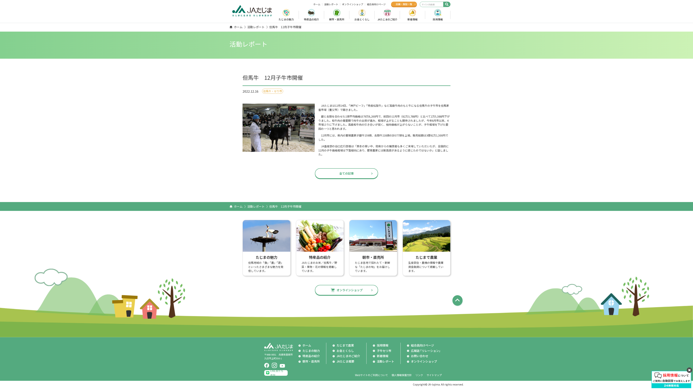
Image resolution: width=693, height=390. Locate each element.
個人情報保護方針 (402, 375)
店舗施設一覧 (404, 4)
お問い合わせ (419, 356)
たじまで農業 (345, 345)
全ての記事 (346, 173)
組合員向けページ (376, 4)
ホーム (316, 4)
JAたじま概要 (345, 361)
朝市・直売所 (336, 19)
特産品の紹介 (311, 19)
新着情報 (412, 19)
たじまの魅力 (286, 19)
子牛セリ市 (384, 350)
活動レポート (331, 4)
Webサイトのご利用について (371, 375)
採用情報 (438, 19)
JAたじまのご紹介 (387, 19)
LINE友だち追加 (276, 373)
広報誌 (426, 350)
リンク (419, 375)
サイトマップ (434, 375)
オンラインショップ (352, 4)
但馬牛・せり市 (272, 91)
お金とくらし (362, 19)
